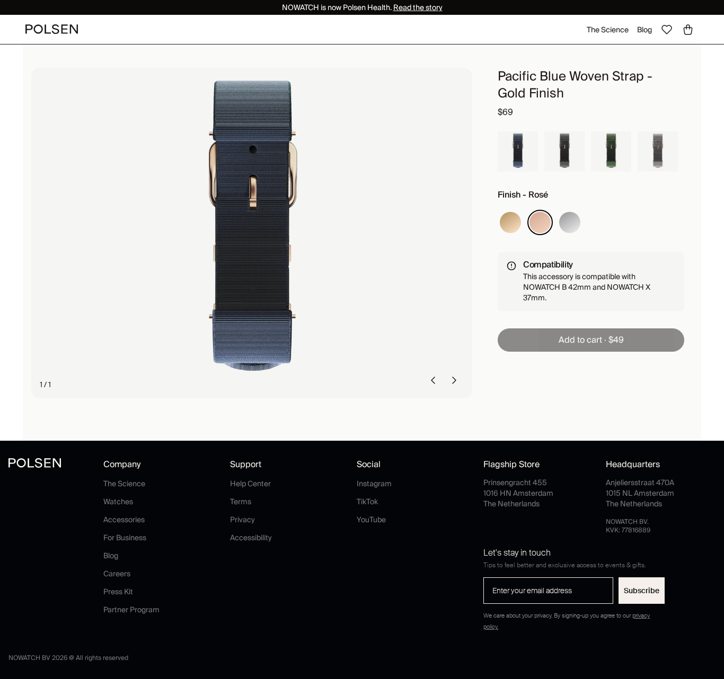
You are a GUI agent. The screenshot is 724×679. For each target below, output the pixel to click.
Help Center (250, 483)
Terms (240, 501)
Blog (644, 29)
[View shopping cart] (688, 29)
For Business (124, 537)
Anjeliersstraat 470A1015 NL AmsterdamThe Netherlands (640, 493)
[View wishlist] (666, 29)
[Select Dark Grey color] (564, 151)
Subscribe (641, 590)
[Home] (51, 29)
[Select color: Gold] (510, 222)
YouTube (371, 519)
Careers (116, 573)
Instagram (374, 483)
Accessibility (251, 537)
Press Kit (118, 591)
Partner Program (131, 609)
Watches (118, 501)
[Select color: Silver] (569, 222)
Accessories (124, 519)
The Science (608, 29)
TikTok (367, 501)
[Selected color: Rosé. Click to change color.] (540, 222)
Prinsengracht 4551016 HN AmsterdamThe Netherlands (518, 493)
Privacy (242, 519)
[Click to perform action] (433, 380)
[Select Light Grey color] (658, 151)
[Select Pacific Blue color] (518, 151)
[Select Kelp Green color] (611, 151)
